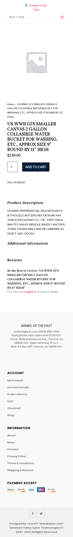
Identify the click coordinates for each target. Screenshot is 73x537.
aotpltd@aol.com (25, 331)
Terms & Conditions (20, 463)
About (11, 435)
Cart (10, 401)
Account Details (18, 387)
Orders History (17, 394)
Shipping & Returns (20, 470)
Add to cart (35, 167)
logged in (30, 292)
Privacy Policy (16, 456)
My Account (15, 380)
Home (10, 104)
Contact (13, 449)
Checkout (14, 408)
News (11, 442)
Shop (10, 415)
